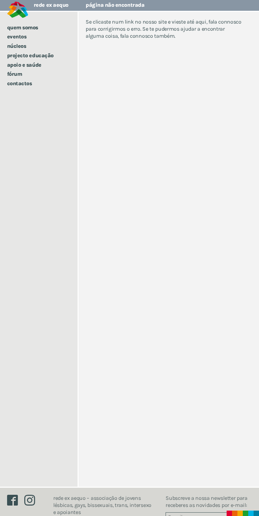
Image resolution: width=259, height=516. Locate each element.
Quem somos (22, 27)
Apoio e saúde (24, 65)
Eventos (17, 36)
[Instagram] (32, 502)
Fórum (14, 74)
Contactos (19, 83)
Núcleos (16, 46)
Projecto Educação (30, 55)
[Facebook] (16, 502)
